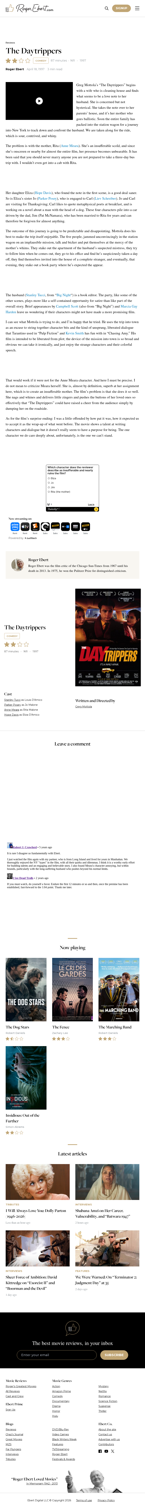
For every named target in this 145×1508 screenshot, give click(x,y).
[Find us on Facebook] (100, 1451)
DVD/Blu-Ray (60, 1429)
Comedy (40, 60)
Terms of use (84, 1500)
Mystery (103, 1386)
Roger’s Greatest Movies (21, 1386)
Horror (56, 1411)
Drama (56, 1406)
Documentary (60, 1401)
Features (57, 1444)
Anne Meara (70, 145)
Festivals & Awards (63, 1459)
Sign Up (10, 1409)
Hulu (55, 1416)
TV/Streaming (60, 1449)
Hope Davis (43, 192)
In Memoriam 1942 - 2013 (42, 1483)
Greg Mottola (83, 706)
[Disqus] (72, 885)
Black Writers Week (64, 1439)
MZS (8, 1444)
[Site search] (107, 8)
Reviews (10, 42)
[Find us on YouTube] (106, 1451)
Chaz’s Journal (14, 1434)
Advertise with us (109, 1439)
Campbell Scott (67, 306)
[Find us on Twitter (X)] (112, 1451)
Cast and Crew (15, 1396)
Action (56, 1386)
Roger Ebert (15, 69)
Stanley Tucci (35, 294)
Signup (121, 8)
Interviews (12, 1454)
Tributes (11, 1459)
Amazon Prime (61, 1391)
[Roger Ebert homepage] (29, 8)
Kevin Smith (75, 333)
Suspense (104, 1406)
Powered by (16, 538)
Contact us (105, 1434)
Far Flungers (13, 1449)
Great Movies (14, 1439)
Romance (104, 1396)
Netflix (102, 1391)
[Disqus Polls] (72, 797)
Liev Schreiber (105, 198)
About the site (107, 1429)
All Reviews (13, 1391)
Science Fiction (107, 1401)
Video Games (60, 1434)
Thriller (102, 1411)
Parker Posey (47, 198)
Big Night (64, 294)
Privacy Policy (106, 1500)
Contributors (106, 1444)
